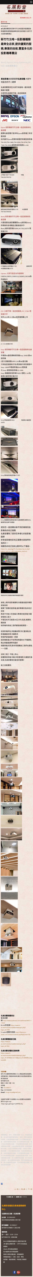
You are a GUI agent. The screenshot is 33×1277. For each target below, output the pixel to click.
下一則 (30, 1189)
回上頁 (23, 1189)
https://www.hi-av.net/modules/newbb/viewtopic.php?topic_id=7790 (13, 1027)
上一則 (16, 1189)
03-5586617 (7, 1088)
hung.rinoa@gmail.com (13, 1092)
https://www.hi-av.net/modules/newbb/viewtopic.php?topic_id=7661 (13, 1044)
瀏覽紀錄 (26, 13)
